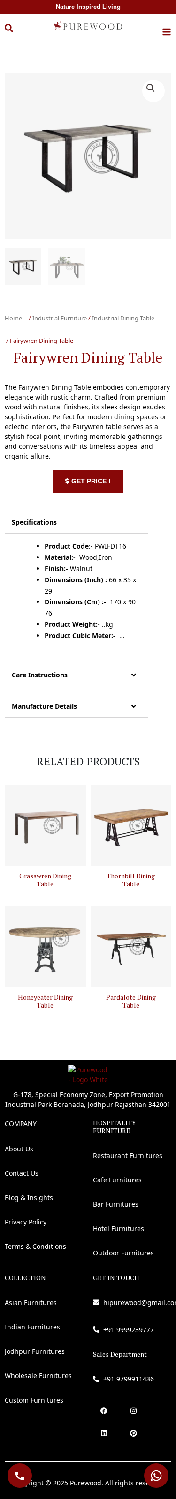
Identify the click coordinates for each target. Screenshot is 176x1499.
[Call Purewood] (20, 1475)
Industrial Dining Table (123, 318)
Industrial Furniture (59, 318)
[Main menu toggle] (166, 31)
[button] (16, 33)
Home (13, 318)
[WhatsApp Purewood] (156, 1475)
